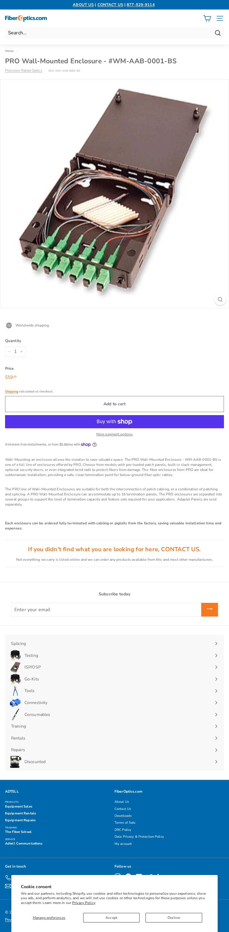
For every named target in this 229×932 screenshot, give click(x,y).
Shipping (11, 391)
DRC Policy (122, 830)
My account (123, 844)
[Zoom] (220, 299)
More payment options (114, 434)
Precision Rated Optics (23, 70)
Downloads (122, 816)
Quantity (13, 340)
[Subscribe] (209, 610)
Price (9, 368)
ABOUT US (83, 4)
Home (9, 51)
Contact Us (122, 809)
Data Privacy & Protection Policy (139, 836)
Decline (174, 917)
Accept (111, 917)
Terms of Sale (125, 822)
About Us (121, 801)
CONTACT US (110, 4)
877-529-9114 (140, 4)
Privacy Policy (83, 902)
